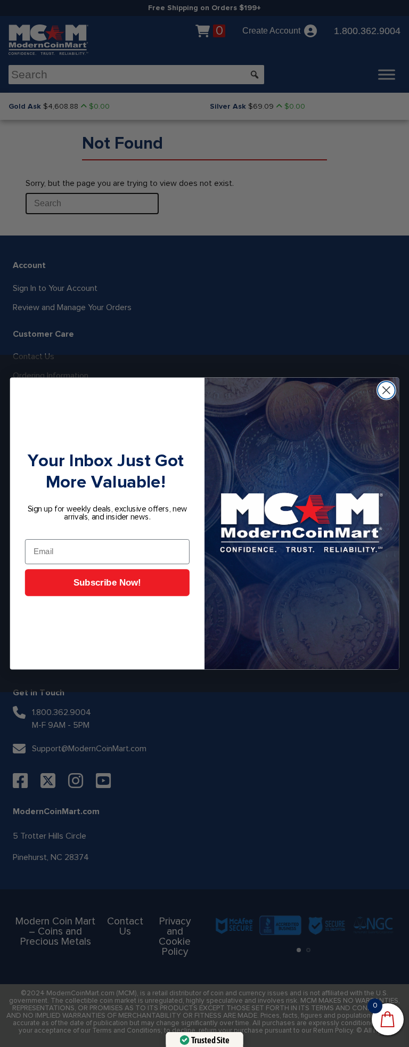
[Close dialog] (386, 390)
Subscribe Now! (107, 583)
